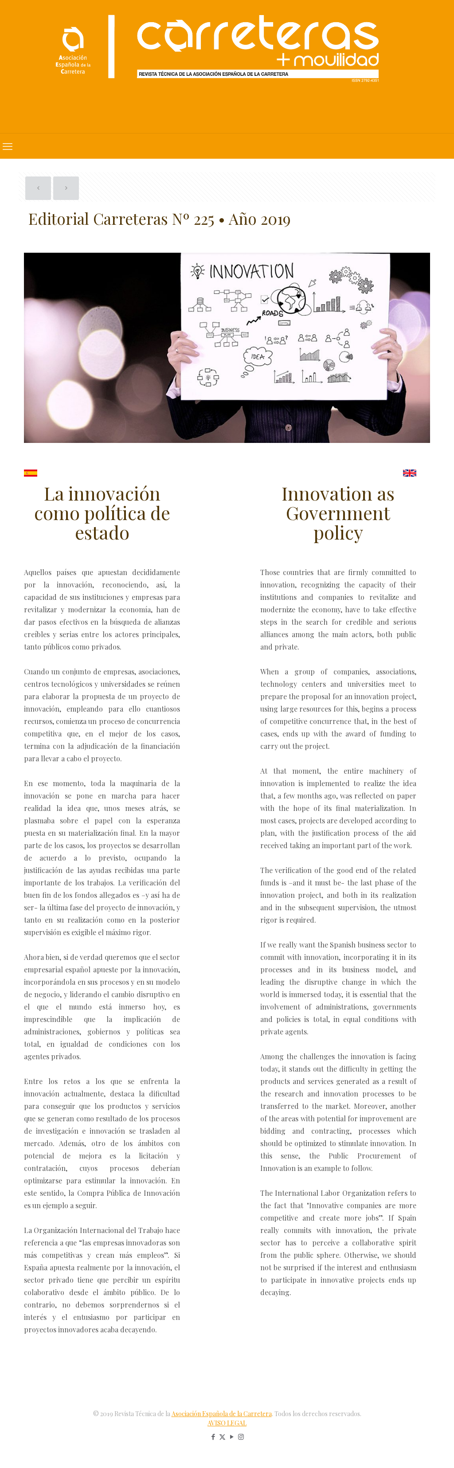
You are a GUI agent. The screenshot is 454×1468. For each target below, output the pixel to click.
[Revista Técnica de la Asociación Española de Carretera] (227, 66)
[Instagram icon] (241, 1436)
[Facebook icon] (213, 1436)
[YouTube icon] (231, 1436)
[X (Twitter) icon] (222, 1436)
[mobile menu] (7, 145)
